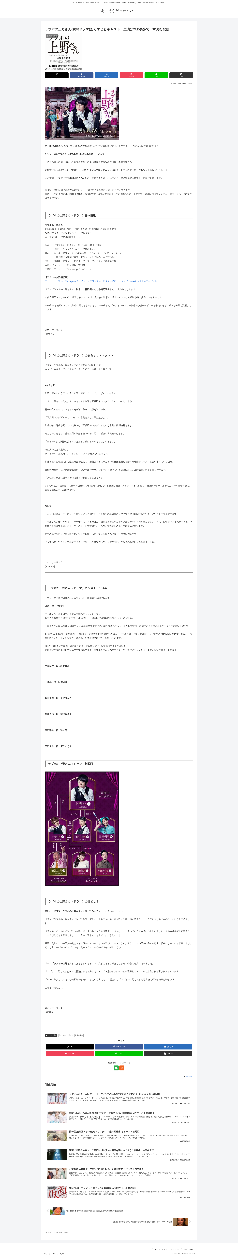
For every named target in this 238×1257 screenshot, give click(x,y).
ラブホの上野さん (67, 1035)
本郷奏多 (80, 1035)
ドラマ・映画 (52, 1035)
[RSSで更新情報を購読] (121, 1067)
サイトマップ (176, 1249)
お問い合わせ (189, 1249)
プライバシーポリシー (159, 1249)
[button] (181, 75)
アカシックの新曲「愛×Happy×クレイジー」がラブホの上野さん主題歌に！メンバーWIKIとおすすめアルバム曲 (101, 281)
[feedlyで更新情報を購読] (116, 1067)
